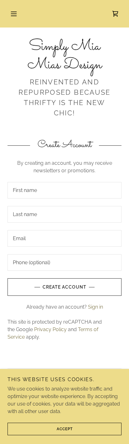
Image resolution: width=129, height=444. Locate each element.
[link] (115, 14)
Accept (65, 429)
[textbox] (64, 190)
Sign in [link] (95, 307)
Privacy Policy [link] (50, 329)
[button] (14, 14)
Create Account (64, 287)
